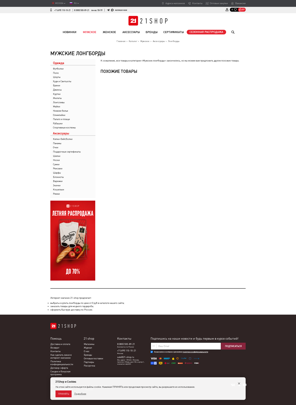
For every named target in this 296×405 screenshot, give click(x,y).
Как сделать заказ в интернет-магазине (61, 356)
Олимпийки (59, 115)
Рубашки (58, 123)
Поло (56, 73)
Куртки (56, 94)
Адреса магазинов (175, 3)
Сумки (56, 164)
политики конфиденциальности (195, 352)
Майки (56, 106)
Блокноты (58, 177)
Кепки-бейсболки (62, 139)
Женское (109, 32)
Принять (63, 394)
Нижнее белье (60, 110)
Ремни (56, 193)
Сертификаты (173, 32)
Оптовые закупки (219, 3)
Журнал (88, 347)
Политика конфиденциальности (61, 363)
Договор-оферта (59, 367)
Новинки (69, 32)
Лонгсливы (59, 102)
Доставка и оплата (60, 344)
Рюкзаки (57, 168)
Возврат (54, 347)
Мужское (89, 32)
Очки (55, 147)
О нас (86, 351)
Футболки (58, 68)
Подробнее (80, 393)
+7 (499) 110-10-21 (62, 10)
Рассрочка (89, 365)
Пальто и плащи (61, 119)
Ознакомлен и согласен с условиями (181, 352)
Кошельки (58, 189)
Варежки (58, 181)
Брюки (56, 85)
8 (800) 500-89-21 (81, 10)
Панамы (57, 143)
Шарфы (57, 172)
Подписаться (233, 346)
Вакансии (240, 3)
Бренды (152, 32)
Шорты (56, 77)
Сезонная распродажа (206, 32)
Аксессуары (131, 32)
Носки (56, 160)
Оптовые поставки (93, 358)
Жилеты (57, 98)
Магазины (89, 344)
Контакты (197, 3)
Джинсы (57, 89)
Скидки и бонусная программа (60, 373)
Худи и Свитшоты (62, 81)
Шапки (56, 156)
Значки (56, 185)
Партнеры (89, 362)
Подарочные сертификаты (67, 151)
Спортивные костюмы (64, 127)
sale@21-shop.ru (125, 357)
